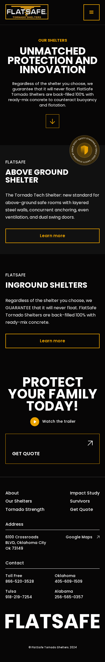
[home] (26, 12)
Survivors (80, 501)
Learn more (52, 236)
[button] (91, 12)
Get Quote (81, 509)
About (12, 493)
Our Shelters (18, 501)
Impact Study (85, 493)
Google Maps (79, 537)
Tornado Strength (24, 509)
